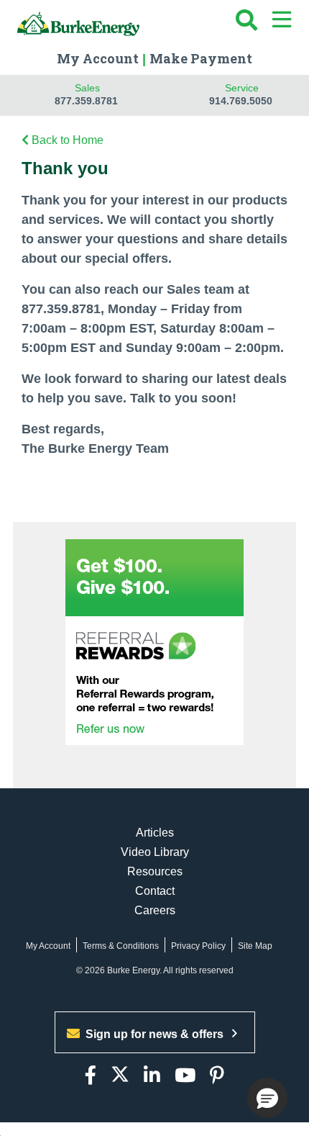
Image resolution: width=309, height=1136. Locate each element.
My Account (98, 58)
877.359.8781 (86, 101)
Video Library (155, 852)
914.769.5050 (240, 101)
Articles (155, 832)
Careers (154, 910)
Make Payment (200, 58)
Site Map (255, 946)
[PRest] (217, 1076)
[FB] (90, 1076)
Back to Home (67, 140)
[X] (120, 1076)
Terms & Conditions (121, 946)
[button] (267, 1098)
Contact (155, 891)
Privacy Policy (198, 946)
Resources (155, 871)
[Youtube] (185, 1076)
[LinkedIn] (152, 1076)
